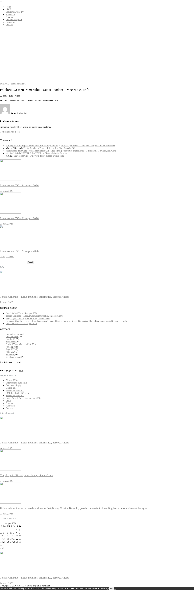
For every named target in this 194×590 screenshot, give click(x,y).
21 (14, 539)
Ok (111, 588)
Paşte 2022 (10, 349)
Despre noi (10, 22)
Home (8, 7)
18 (4, 539)
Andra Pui (22, 113)
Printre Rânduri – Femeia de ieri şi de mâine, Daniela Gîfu (49, 148)
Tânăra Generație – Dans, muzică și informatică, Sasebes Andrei (34, 316)
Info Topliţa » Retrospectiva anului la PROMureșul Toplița (32, 145)
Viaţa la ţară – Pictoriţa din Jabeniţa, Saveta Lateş (28, 318)
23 (20, 539)
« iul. (2, 548)
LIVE (8, 9)
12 (8, 535)
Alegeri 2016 (11, 380)
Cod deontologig (13, 385)
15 (17, 535)
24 (1, 542)
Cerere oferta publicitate (16, 383)
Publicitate (10, 14)
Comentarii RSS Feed (10, 132)
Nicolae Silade (12, 153)
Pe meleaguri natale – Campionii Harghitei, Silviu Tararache (88, 145)
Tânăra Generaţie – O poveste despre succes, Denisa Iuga (38, 156)
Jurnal (8, 347)
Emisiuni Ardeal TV (15, 12)
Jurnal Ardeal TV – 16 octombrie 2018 (23, 398)
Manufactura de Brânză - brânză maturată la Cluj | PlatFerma (33, 151)
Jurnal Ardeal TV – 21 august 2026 (21, 323)
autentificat (17, 127)
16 (20, 535)
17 (1, 539)
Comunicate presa (14, 19)
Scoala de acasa (13, 357)
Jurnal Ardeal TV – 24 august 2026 (21, 313)
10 (1, 535)
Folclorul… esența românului (13, 83)
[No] (115, 589)
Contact (9, 24)
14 (14, 535)
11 (4, 535)
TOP (21, 370)
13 (11, 535)
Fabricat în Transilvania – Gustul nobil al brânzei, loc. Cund (89, 151)
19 (8, 539)
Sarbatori (10, 354)
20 (11, 539)
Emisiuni (10, 339)
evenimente (11, 341)
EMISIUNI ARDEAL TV (17, 393)
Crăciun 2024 (12, 336)
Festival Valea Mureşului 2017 (19, 344)
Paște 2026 (10, 352)
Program (9, 17)
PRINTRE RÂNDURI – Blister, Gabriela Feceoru (44, 153)
